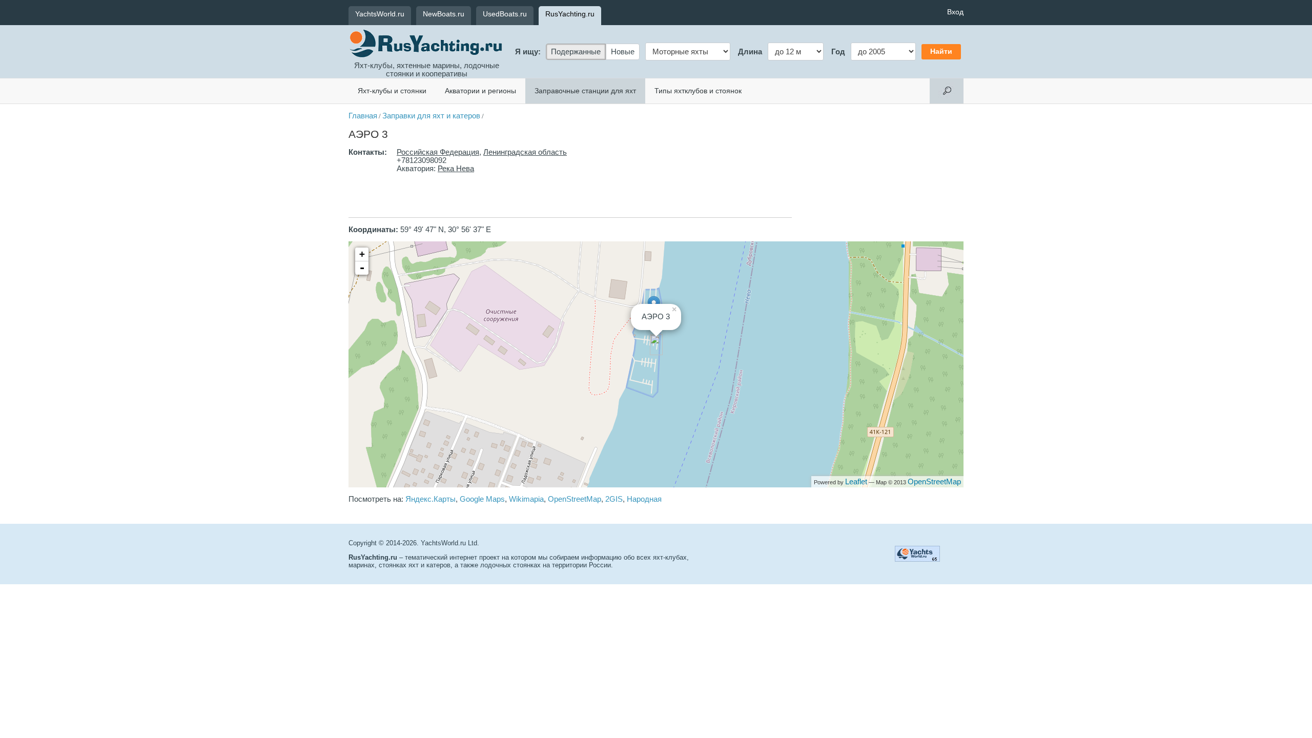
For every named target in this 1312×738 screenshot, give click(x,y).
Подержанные (576, 52)
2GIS (614, 499)
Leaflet (856, 482)
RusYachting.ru (569, 14)
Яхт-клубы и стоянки (392, 91)
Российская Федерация (438, 152)
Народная (644, 499)
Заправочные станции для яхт (585, 91)
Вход (955, 12)
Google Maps (482, 499)
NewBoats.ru (443, 14)
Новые (622, 52)
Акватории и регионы (480, 91)
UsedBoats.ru (505, 14)
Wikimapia (526, 499)
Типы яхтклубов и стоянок (698, 91)
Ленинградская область (525, 152)
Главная (362, 116)
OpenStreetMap (934, 482)
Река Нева (456, 169)
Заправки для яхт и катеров (431, 116)
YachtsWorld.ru (379, 14)
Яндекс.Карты (430, 499)
